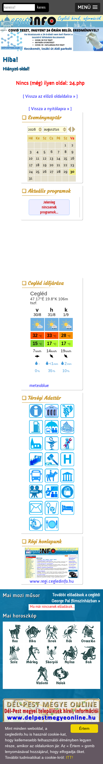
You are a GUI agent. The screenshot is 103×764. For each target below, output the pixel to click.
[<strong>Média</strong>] (36, 491)
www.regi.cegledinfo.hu (52, 581)
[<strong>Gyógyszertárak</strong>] (52, 443)
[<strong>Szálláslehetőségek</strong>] (67, 508)
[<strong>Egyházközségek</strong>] (36, 443)
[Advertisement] (52, 249)
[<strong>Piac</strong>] (67, 491)
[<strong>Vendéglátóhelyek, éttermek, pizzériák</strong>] (52, 524)
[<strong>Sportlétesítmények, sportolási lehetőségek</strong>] (52, 508)
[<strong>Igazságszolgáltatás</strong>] (52, 459)
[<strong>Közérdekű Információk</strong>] (36, 411)
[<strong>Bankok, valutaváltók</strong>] (52, 411)
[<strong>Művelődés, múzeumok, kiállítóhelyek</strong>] (67, 475)
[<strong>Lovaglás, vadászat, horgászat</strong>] (52, 475)
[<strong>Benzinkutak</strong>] (36, 427)
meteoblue (39, 385)
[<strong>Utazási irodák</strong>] (36, 524)
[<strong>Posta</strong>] (36, 508)
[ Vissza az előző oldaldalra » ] (50, 96)
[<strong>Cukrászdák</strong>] (67, 427)
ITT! (69, 757)
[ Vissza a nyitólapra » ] (50, 108)
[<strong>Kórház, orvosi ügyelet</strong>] (67, 459)
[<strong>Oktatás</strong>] (52, 491)
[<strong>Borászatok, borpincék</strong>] (67, 411)
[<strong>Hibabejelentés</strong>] (67, 443)
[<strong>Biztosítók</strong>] (52, 427)
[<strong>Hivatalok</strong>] (36, 459)
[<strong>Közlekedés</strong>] (36, 475)
